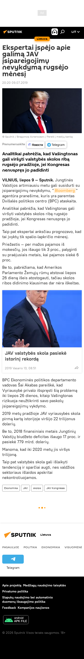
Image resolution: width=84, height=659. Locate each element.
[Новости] (36, 144)
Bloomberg (65, 190)
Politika (30, 547)
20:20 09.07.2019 (15, 83)
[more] (76, 367)
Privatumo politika (15, 591)
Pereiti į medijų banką (60, 136)
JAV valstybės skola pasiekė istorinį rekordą (36, 356)
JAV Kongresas (55, 488)
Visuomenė (73, 547)
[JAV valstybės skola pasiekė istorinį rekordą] (42, 318)
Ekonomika (11, 488)
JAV (25, 488)
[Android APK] (16, 620)
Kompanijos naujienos (33, 608)
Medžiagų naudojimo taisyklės (44, 585)
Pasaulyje (10, 547)
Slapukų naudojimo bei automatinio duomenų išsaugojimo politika (27, 599)
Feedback (9, 608)
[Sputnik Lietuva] (13, 33)
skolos (37, 488)
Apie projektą (11, 585)
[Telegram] (56, 144)
